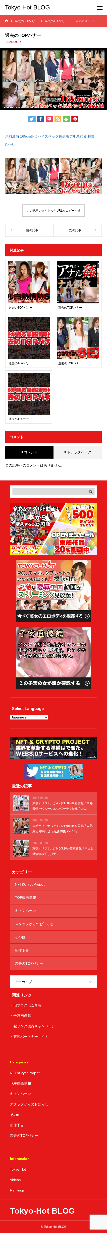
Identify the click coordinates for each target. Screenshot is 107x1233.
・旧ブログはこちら (25, 1005)
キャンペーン (25, 911)
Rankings (17, 1190)
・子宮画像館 (20, 1016)
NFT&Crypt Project (30, 884)
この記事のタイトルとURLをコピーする (54, 210)
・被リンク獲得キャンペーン (32, 1026)
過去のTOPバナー (29, 963)
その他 (20, 937)
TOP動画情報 (25, 898)
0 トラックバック (77, 452)
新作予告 (22, 950)
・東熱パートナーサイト (29, 1037)
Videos (15, 1180)
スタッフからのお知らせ (34, 924)
